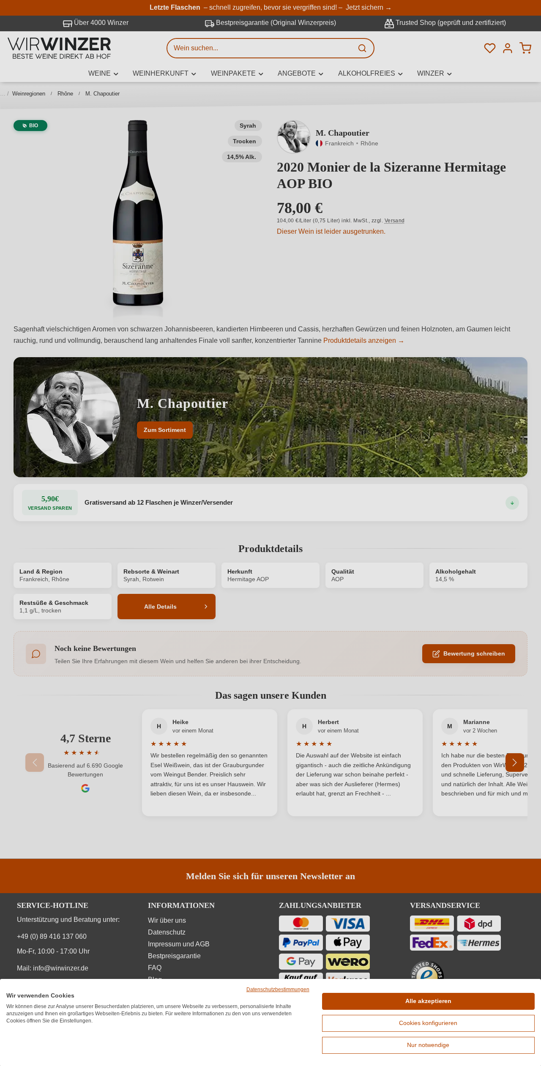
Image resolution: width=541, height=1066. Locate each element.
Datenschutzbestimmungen (277, 989)
